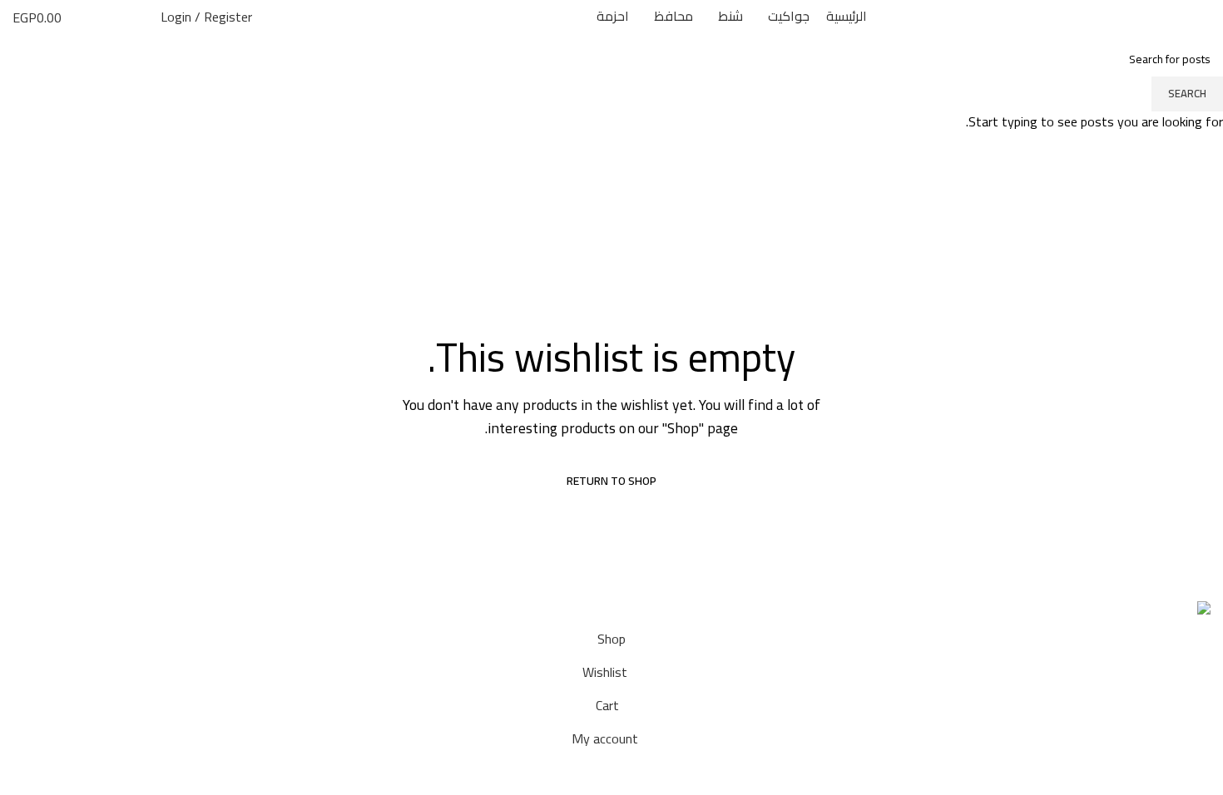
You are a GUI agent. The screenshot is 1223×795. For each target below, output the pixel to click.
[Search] (139, 16)
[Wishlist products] (111, 16)
